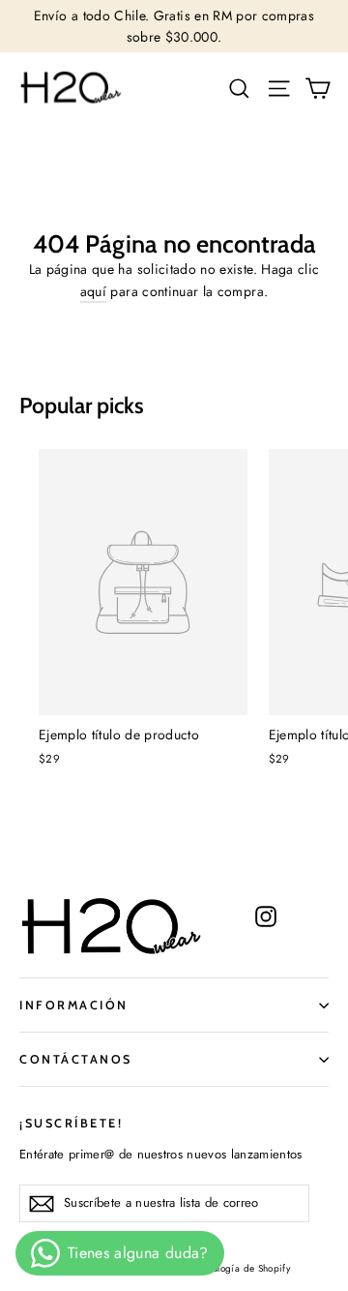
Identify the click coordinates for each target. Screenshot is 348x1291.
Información (74, 1005)
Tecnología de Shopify (241, 1268)
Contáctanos (75, 1059)
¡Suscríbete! (71, 1123)
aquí (93, 291)
